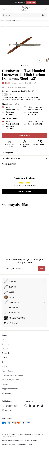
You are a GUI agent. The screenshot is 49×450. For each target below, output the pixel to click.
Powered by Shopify (24, 444)
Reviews (5, 349)
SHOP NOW (31, 2)
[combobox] (24, 15)
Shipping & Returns (11, 158)
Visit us (5, 357)
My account (6, 393)
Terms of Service (8, 444)
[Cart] (45, 9)
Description (7, 153)
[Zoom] (39, 60)
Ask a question (9, 164)
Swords (9, 21)
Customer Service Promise (12, 375)
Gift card (5, 353)
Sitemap (5, 384)
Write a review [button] (24, 191)
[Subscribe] (41, 268)
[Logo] (24, 9)
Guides (4, 366)
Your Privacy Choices (10, 380)
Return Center (7, 371)
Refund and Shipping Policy (12, 440)
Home (2, 21)
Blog (4, 362)
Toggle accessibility (10, 389)
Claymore (16, 21)
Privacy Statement (32, 440)
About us (5, 344)
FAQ (3, 340)
